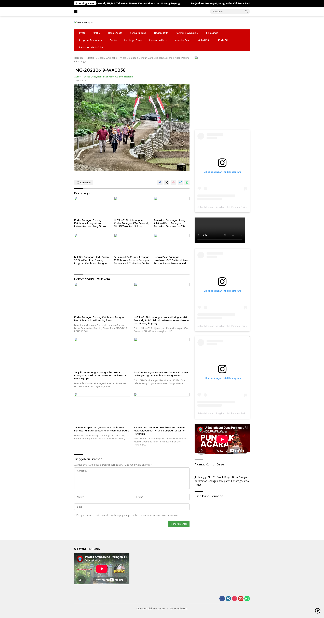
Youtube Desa (182, 40)
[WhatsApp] (247, 599)
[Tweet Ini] (166, 182)
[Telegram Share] (180, 182)
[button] (246, 11)
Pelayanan (212, 33)
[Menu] (76, 11)
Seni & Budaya (138, 33)
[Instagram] (234, 599)
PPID (95, 33)
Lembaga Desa (133, 40)
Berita (113, 40)
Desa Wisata (115, 33)
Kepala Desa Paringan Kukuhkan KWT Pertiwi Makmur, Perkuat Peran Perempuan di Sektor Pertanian (172, 260)
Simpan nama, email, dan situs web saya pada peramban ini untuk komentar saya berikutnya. (128, 515)
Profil (82, 33)
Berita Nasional (125, 76)
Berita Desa (90, 76)
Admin (77, 76)
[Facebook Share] (160, 182)
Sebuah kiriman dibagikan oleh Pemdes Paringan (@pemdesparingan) (235, 207)
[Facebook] (222, 599)
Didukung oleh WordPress (151, 608)
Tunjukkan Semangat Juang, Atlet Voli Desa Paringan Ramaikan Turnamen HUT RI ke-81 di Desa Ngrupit (227, 3)
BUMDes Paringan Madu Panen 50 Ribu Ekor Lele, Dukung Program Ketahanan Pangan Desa (91, 260)
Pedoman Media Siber (91, 47)
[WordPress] (228, 599)
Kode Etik (223, 40)
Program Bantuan (89, 40)
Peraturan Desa (158, 40)
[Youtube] (241, 599)
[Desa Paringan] (83, 22)
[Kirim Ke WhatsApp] (187, 182)
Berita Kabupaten (106, 76)
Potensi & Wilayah (186, 33)
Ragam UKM (161, 33)
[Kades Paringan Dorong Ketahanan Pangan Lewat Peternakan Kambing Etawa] (92, 207)
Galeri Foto (204, 40)
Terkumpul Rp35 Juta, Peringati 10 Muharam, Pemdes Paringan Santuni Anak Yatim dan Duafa (131, 260)
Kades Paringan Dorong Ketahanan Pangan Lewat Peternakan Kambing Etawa (90, 223)
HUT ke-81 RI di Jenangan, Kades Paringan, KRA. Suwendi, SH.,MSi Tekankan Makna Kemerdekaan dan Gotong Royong (131, 223)
